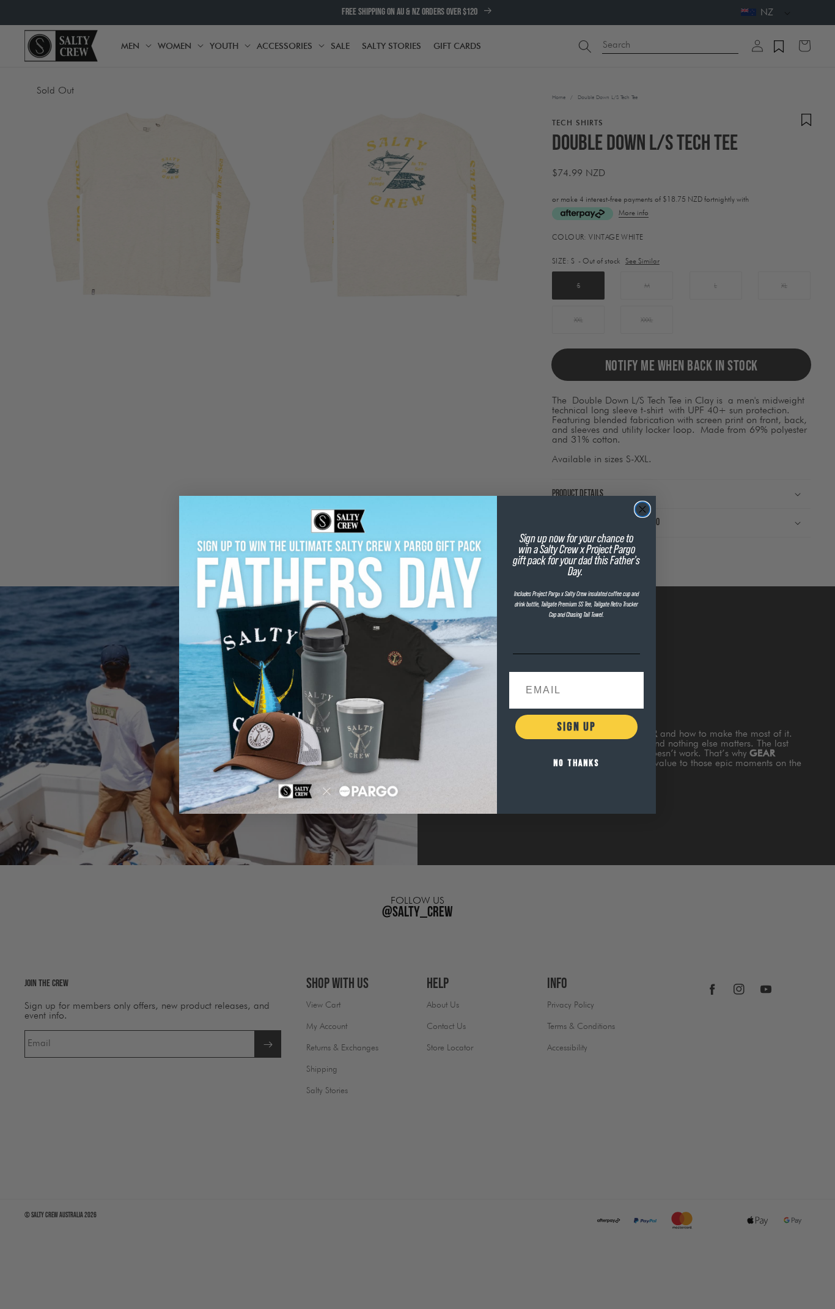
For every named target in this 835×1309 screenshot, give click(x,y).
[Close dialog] (642, 509)
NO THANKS (576, 763)
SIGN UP (576, 727)
